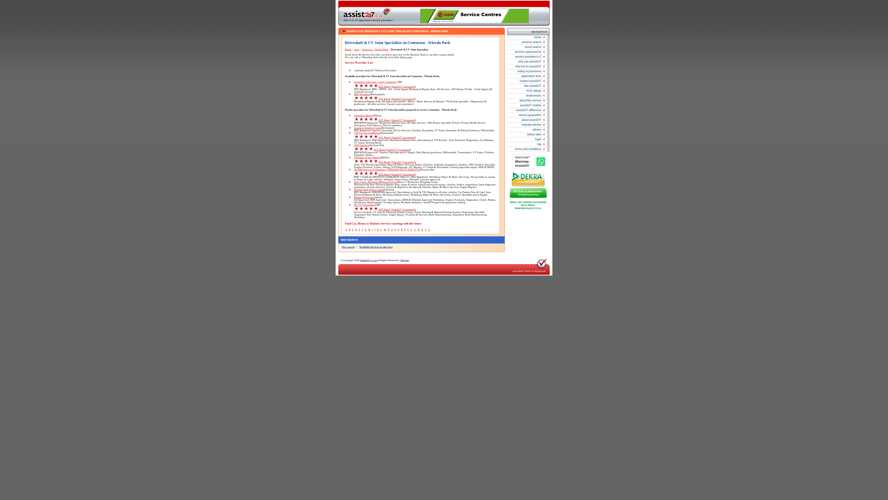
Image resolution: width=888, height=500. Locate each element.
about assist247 (531, 120)
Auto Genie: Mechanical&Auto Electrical (376, 182)
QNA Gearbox (361, 145)
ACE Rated (384, 86)
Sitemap (404, 260)
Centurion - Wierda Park (375, 49)
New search (348, 247)
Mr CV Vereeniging (364, 205)
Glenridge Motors (363, 115)
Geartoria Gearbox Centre (368, 128)
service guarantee (530, 115)
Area (356, 49)
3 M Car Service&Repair (367, 133)
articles (536, 129)
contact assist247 (530, 81)
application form (531, 76)
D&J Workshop (362, 94)
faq (539, 144)
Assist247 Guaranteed (403, 86)
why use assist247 (529, 61)
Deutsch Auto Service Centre (369, 189)
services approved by (528, 51)
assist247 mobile (530, 105)
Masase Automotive (364, 197)
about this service (530, 100)
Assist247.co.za (368, 260)
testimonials (533, 95)
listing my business (529, 71)
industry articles (531, 124)
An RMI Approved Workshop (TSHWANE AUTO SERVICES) (387, 170)
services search (531, 42)
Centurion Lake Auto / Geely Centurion (375, 82)
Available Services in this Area (376, 247)
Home (348, 49)
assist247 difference (528, 110)
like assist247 (532, 86)
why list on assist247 (528, 66)
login (538, 139)
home (537, 37)
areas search (533, 47)
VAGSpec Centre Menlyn (367, 157)
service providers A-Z (528, 56)
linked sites (534, 134)
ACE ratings (533, 90)
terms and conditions (528, 149)
